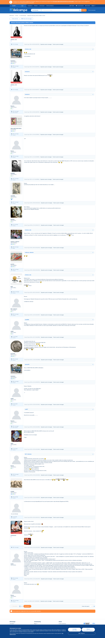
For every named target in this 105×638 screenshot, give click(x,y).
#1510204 (38, 270)
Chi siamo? (12, 623)
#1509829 (37, 156)
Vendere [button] (35, 5)
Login (22, 5)
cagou (12, 443)
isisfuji (12, 563)
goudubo (12, 219)
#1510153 (38, 202)
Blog (35, 623)
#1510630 (38, 475)
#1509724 (37, 66)
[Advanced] (14, 63)
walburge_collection (15, 241)
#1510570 (38, 382)
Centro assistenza (62, 623)
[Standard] (12, 175)
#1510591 (38, 404)
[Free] (11, 40)
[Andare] (94, 606)
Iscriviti (13, 5)
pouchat (12, 264)
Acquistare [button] (30, 5)
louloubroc (13, 60)
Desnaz (12, 150)
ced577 (12, 398)
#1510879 (38, 497)
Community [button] (41, 5)
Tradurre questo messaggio (58, 44)
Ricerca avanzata (91, 10)
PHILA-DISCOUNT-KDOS (16, 128)
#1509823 (37, 134)
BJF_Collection (14, 308)
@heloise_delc (14, 39)
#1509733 (37, 112)
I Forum (16, 15)
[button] (80, 10)
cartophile (13, 195)
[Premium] (14, 493)
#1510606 (38, 449)
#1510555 (38, 337)
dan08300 (13, 173)
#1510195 (38, 247)
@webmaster (13, 535)
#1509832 (37, 179)
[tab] (59, 49)
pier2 (12, 286)
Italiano (93, 5)
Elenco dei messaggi (27, 18)
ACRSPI (12, 491)
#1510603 (38, 426)
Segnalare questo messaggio (46, 44)
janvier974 (13, 353)
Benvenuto (12, 15)
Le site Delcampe (22, 15)
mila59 (12, 331)
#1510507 (38, 314)
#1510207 (38, 292)
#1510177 (38, 225)
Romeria (12, 106)
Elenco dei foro (15, 18)
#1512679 (38, 578)
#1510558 (38, 359)
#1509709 (37, 44)
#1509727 (37, 89)
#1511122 (37, 517)
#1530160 (37, 601)
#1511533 (38, 547)
